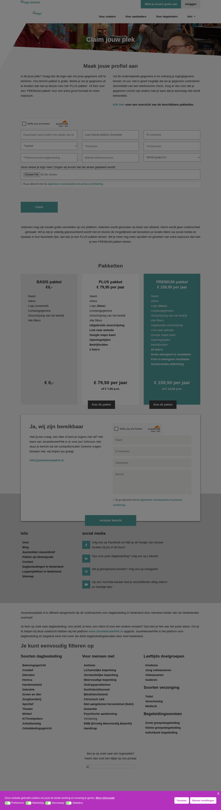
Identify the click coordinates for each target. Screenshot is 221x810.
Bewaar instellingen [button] (203, 800)
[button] (8, 803)
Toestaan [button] (182, 800)
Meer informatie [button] (105, 798)
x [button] (218, 793)
